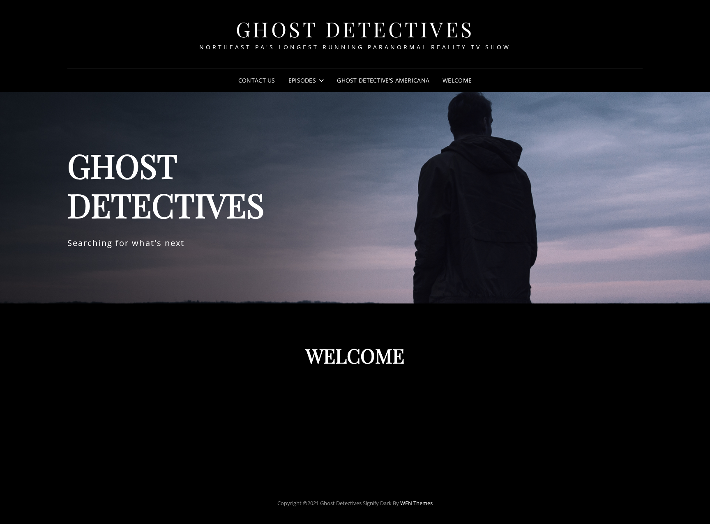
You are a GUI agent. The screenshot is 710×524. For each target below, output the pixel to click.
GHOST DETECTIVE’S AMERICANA (383, 80)
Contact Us (256, 80)
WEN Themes (416, 503)
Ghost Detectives (355, 29)
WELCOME (457, 80)
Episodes (302, 80)
